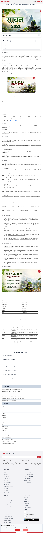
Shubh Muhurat (7, 508)
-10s (22, 40)
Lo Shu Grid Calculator (8, 516)
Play (26, 40)
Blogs (5, 472)
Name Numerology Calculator (9, 502)
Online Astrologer (7, 478)
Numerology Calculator (8, 504)
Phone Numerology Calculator (9, 506)
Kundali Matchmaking (8, 500)
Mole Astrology (6, 490)
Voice (4, 43)
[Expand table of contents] (39, 35)
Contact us (26, 499)
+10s (34, 40)
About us (26, 497)
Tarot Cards (6, 474)
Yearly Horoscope (27, 482)
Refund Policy (26, 501)
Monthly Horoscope (27, 480)
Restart (38, 40)
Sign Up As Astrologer (8, 482)
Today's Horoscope (27, 472)
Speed (23, 43)
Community (6, 480)
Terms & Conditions (28, 507)
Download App (6, 484)
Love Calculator (6, 514)
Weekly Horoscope (27, 478)
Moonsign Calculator (7, 522)
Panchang (5, 510)
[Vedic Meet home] (6, 1)
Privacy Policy (26, 503)
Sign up (39, 457)
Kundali (5, 498)
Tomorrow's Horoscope (28, 474)
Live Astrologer (6, 476)
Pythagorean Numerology (8, 518)
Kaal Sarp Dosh (6, 488)
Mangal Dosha (6, 492)
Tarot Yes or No (6, 512)
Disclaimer (26, 505)
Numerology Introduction (8, 486)
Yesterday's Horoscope (28, 476)
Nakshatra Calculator (7, 520)
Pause (30, 40)
